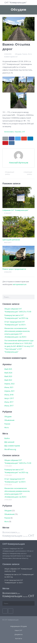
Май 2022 (8, 380)
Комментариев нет (11, 57)
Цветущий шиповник (11, 240)
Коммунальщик (12, 535)
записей (9, 442)
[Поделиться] (11, 138)
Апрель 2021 (9, 391)
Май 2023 (8, 376)
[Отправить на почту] (5, 138)
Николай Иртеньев (18, 162)
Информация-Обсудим (18, 626)
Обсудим (18, 54)
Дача (18, 532)
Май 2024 (8, 373)
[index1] (26, 84)
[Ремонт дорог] (10, 84)
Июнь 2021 (8, 387)
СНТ (23, 132)
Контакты (18, 638)
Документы (18, 634)
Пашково (18, 132)
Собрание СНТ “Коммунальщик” (15, 210)
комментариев (12, 446)
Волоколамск (9, 132)
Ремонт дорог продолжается (14, 269)
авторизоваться (19, 284)
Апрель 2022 (9, 384)
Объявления (9, 420)
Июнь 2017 (8, 406)
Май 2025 (8, 369)
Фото (30, 54)
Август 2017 (9, 398)
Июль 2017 (8, 402)
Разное (24, 54)
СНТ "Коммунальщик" (16, 2)
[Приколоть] (5, 143)
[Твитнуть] (18, 138)
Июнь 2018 (8, 395)
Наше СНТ (18, 630)
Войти (7, 438)
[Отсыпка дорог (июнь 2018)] (18, 100)
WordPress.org (10, 449)
